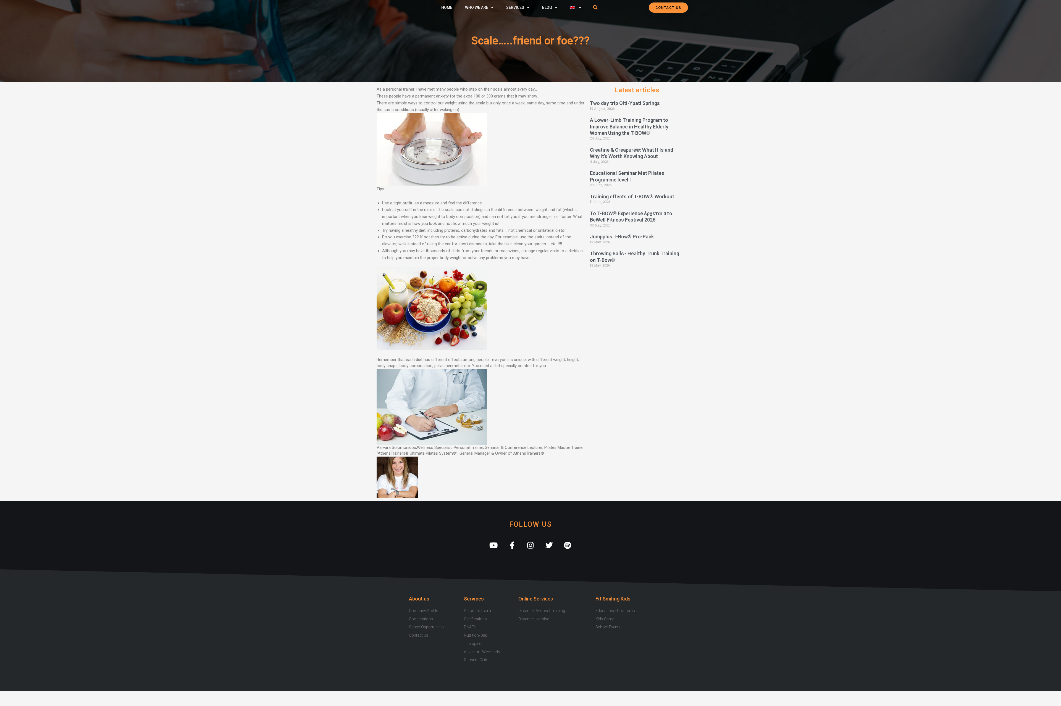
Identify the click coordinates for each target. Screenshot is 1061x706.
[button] (595, 7)
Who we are (476, 7)
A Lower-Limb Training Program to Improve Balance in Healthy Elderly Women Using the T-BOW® (629, 126)
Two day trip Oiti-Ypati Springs (625, 103)
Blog (547, 7)
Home (446, 7)
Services (515, 7)
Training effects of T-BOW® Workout (632, 196)
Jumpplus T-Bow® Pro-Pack (622, 236)
